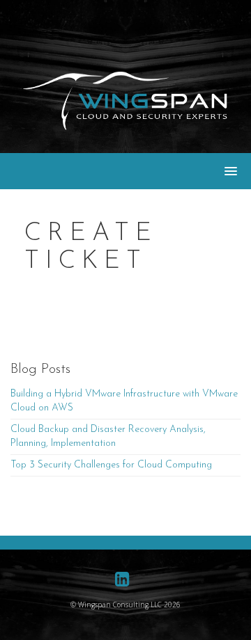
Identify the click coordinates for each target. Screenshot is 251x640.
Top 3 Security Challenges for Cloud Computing (111, 465)
